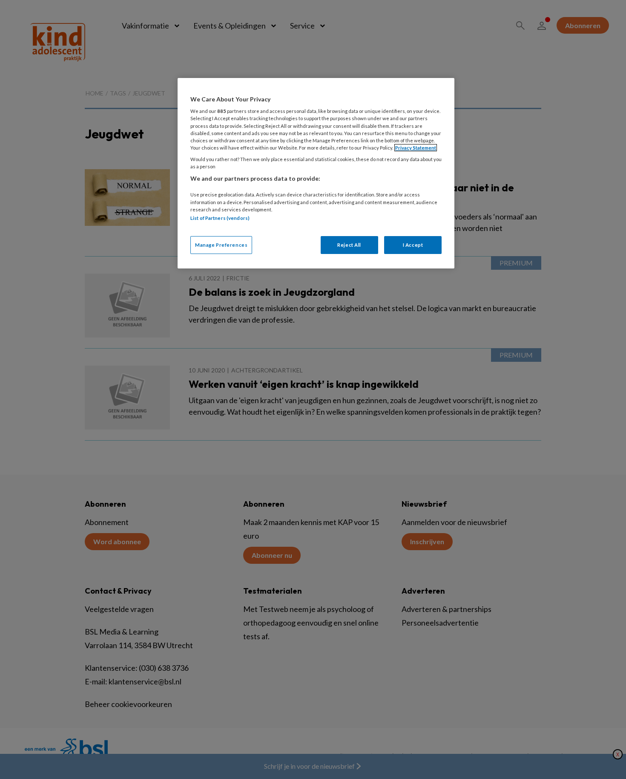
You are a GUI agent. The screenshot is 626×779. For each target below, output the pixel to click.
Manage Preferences (221, 245)
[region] (316, 173)
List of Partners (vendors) (220, 218)
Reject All (349, 245)
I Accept (413, 245)
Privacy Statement (415, 147)
